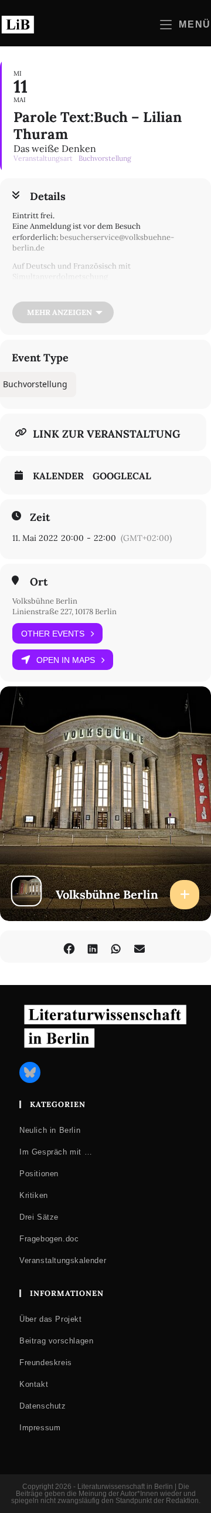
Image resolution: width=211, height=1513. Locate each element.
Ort (38, 582)
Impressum (39, 1427)
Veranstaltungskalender (62, 1260)
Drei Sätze (39, 1217)
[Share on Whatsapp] (116, 946)
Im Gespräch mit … (55, 1152)
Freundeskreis (45, 1362)
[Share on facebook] (69, 946)
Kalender (58, 476)
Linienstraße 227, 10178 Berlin (64, 612)
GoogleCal (122, 476)
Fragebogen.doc (49, 1238)
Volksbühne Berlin (44, 601)
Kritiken (33, 1195)
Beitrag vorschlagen (56, 1340)
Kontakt (33, 1384)
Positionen (39, 1173)
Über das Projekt (50, 1319)
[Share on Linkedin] (92, 946)
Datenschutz (42, 1406)
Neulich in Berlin (49, 1130)
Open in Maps (65, 660)
